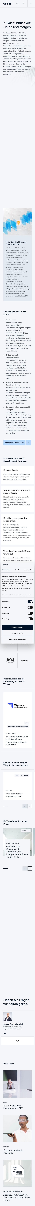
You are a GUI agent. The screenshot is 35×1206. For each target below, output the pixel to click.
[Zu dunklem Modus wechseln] (23, 3)
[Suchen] (17, 3)
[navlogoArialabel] (7, 3)
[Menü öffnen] (31, 3)
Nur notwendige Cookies (17, 639)
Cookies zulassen (17, 627)
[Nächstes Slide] (30, 806)
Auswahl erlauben (18, 633)
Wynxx (25, 333)
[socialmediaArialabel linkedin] (4, 1033)
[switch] (30, 607)
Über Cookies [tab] (28, 570)
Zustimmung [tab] (6, 570)
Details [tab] (17, 570)
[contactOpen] (17, 1041)
